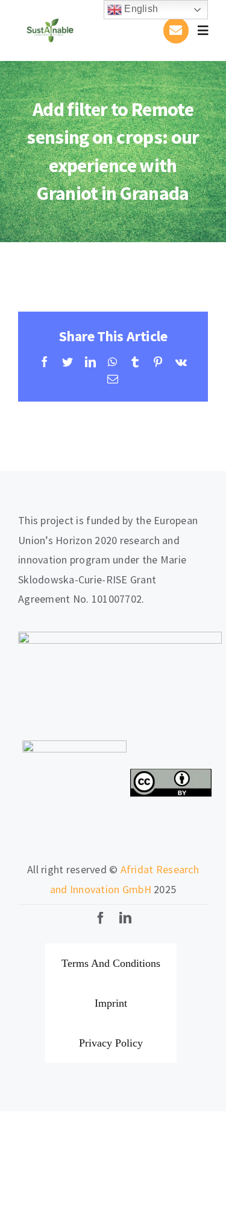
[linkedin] (125, 918)
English (140, 9)
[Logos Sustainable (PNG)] (50, 14)
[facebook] (101, 918)
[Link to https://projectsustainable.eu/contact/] (176, 30)
